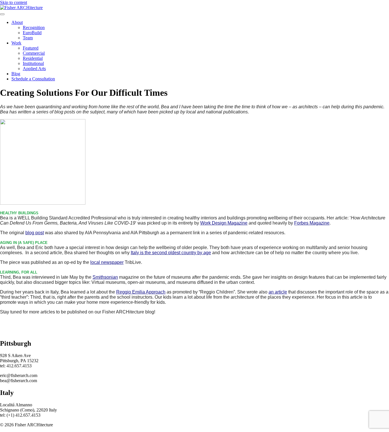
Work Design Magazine (223, 223)
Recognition (34, 27)
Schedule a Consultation (33, 78)
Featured (30, 48)
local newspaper (107, 262)
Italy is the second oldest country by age (171, 252)
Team (28, 37)
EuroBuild (32, 32)
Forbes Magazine (311, 223)
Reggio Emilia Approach (140, 292)
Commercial (34, 53)
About (17, 22)
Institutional (33, 63)
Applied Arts (34, 68)
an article (278, 292)
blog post (34, 232)
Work (16, 42)
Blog (15, 73)
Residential (33, 58)
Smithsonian (105, 277)
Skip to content (13, 2)
